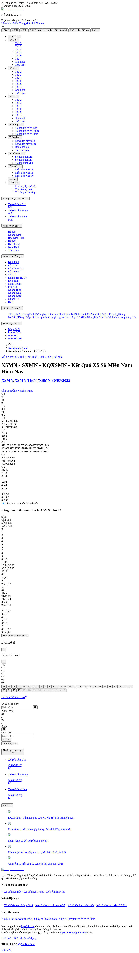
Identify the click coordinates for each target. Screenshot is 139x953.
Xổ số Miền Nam (17, 348)
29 (19, 686)
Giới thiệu (6, 938)
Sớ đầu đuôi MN (24, 162)
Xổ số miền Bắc (12, 891)
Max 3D (12, 335)
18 (110, 686)
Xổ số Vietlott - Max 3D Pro (111, 905)
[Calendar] (3, 729)
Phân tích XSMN (24, 175)
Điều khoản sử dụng (25, 938)
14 (89, 686)
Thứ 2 (18, 43)
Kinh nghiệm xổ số (25, 186)
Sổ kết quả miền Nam (26, 133)
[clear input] (35, 707)
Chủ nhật (20, 61)
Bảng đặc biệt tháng (25, 143)
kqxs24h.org (28, 926)
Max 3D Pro (15, 338)
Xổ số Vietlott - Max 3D (81, 905)
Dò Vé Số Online (13, 697)
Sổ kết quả (35, 30)
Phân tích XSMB (24, 169)
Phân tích (75, 30)
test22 (8, 950)
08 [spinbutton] (2, 719)
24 (9, 690)
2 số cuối (20, 503)
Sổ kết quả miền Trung (27, 130)
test (3, 950)
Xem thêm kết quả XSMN (15, 635)
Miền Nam (7, 23)
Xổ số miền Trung (34, 891)
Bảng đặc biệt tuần (25, 140)
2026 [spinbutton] (4, 725)
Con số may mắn (24, 189)
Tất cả (8, 503)
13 (84, 686)
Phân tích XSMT (24, 172)
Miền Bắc (31, 23)
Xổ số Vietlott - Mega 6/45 (18, 905)
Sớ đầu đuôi (61, 30)
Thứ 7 (18, 58)
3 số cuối (33, 503)
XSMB (6, 30)
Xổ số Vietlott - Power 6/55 (50, 905)
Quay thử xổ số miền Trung (49, 918)
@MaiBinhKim (26, 944)
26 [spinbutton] (2, 713)
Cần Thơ (6, 390)
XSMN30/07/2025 (54, 380)
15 (95, 686)
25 (14, 690)
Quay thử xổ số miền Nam (81, 918)
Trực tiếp (20, 64)
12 (79, 686)
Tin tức (95, 30)
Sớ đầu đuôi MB (24, 156)
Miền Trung (19, 23)
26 (4, 686)
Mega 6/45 (14, 329)
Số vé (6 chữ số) (10, 703)
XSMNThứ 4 (26, 380)
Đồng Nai (16, 390)
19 (115, 686)
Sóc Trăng (27, 390)
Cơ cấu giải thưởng (25, 192)
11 (74, 686)
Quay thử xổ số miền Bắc (18, 918)
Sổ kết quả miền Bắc (26, 127)
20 (120, 686)
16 (100, 686)
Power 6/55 (14, 332)
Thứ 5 (18, 52)
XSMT (15, 30)
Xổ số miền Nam (55, 891)
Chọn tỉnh (6, 732)
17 (105, 686)
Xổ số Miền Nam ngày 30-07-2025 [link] (27, 351)
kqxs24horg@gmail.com (73, 932)
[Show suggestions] (3, 739)
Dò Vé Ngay (9, 743)
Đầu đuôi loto (22, 146)
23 (4, 690)
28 (14, 686)
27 (9, 686)
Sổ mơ (85, 30)
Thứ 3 (18, 46)
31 (29, 686)
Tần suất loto (22, 149)
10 (69, 686)
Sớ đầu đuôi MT (24, 159)
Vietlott (40, 23)
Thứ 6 (18, 55)
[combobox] (17, 736)
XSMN (24, 30)
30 (24, 686)
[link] (9, 344)
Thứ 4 (18, 49)
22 (130, 686)
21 (125, 686)
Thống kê (48, 30)
